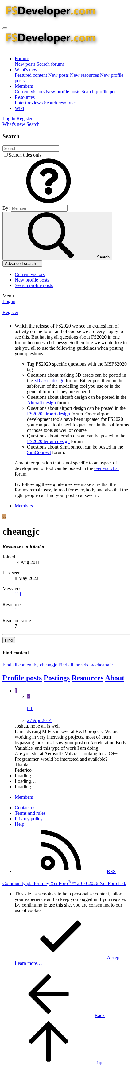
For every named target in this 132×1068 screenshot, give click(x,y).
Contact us (25, 807)
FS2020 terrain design (48, 441)
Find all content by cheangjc (29, 664)
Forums (22, 58)
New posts (25, 64)
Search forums (50, 64)
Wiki (19, 108)
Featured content (31, 75)
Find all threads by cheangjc (85, 664)
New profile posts (63, 91)
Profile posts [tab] (22, 678)
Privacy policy (29, 818)
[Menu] (4, 28)
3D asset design (49, 380)
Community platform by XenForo (64, 883)
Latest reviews (29, 102)
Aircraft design (41, 402)
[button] (48, 202)
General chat (106, 468)
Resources (25, 97)
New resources (84, 75)
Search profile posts (100, 91)
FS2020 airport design (48, 413)
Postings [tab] (57, 678)
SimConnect (39, 452)
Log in (8, 301)
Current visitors (30, 91)
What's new (26, 69)
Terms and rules (30, 813)
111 (18, 594)
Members (24, 86)
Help (19, 824)
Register (10, 312)
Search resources (60, 102)
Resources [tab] (87, 678)
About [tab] (114, 678)
